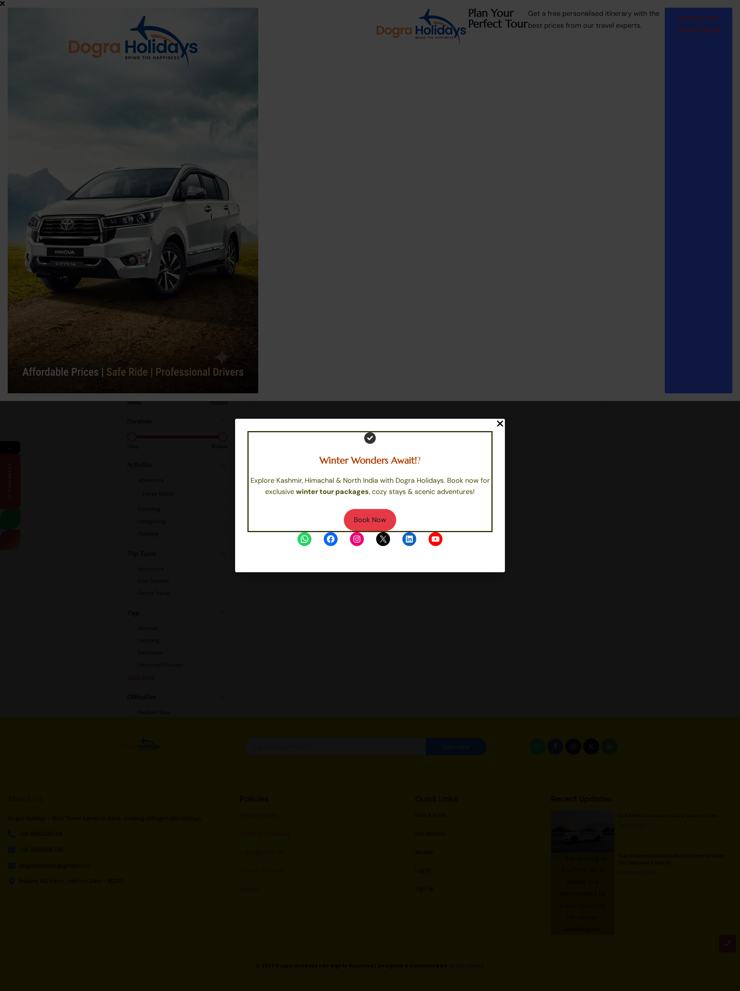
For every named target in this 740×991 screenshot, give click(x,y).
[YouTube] (435, 539)
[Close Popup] (500, 424)
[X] (383, 539)
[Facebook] (331, 539)
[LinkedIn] (409, 539)
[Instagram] (357, 539)
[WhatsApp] (304, 539)
